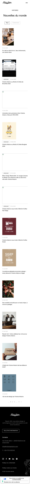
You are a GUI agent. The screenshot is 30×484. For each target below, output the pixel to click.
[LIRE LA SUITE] (15, 99)
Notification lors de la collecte (11, 482)
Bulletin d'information (11, 430)
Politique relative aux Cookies (9, 468)
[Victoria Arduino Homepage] (7, 2)
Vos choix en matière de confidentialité (16, 479)
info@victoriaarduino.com (10, 446)
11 (19, 402)
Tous (7, 23)
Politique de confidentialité (8, 463)
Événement (16, 23)
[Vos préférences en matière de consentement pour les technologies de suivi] (2, 481)
